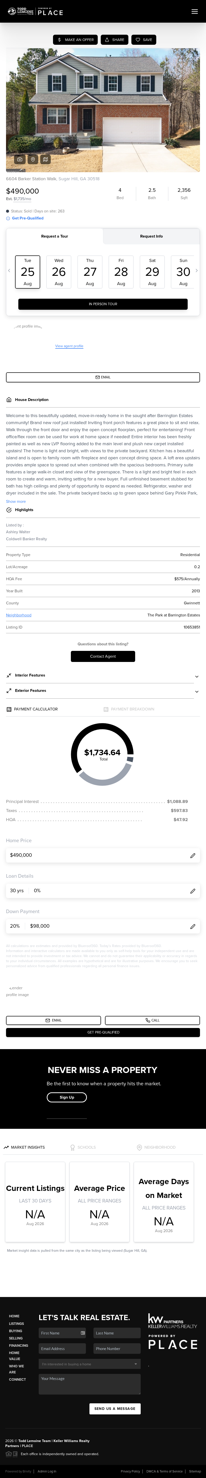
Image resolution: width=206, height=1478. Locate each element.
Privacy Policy (130, 1471)
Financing (18, 1345)
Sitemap (195, 1471)
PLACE (27, 1446)
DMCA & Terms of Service (164, 1471)
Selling (16, 1338)
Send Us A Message (115, 1409)
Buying (15, 1331)
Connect (17, 1379)
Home (14, 1316)
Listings (16, 1324)
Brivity (27, 1471)
